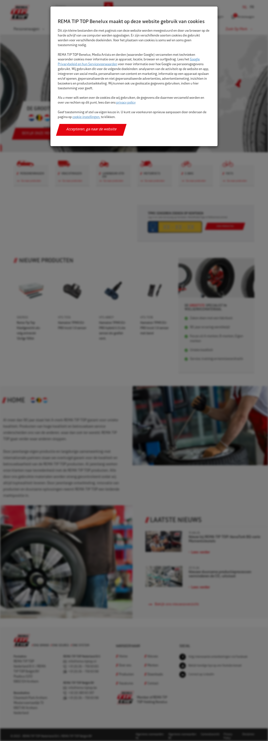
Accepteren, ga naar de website (91, 129)
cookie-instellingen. (86, 117)
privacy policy (126, 102)
